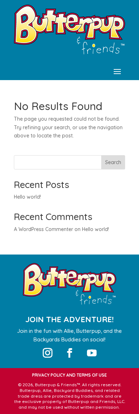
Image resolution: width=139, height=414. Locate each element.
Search (113, 162)
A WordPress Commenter (43, 229)
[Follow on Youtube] (91, 353)
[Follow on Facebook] (69, 353)
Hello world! (27, 197)
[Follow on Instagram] (47, 353)
